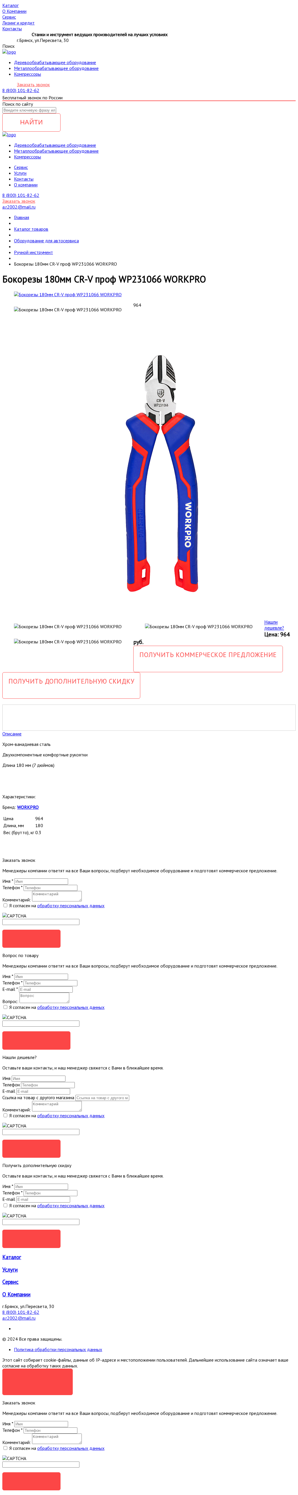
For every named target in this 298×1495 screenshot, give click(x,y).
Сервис (10, 1281)
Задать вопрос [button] (36, 1040)
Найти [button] (31, 122)
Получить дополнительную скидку (71, 681)
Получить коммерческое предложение (208, 654)
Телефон (12, 887)
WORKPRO (28, 807)
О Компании (16, 1294)
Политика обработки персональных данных (58, 1349)
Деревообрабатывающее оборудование (55, 62)
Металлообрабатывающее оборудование (56, 68)
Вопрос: (10, 1001)
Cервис (21, 167)
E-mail (10, 989)
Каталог (11, 1257)
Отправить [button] (31, 1148)
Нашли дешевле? (274, 625)
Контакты (23, 179)
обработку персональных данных (70, 905)
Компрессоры (27, 74)
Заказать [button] (31, 938)
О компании (26, 185)
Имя (7, 881)
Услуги (20, 173)
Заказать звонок (33, 84)
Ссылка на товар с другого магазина (38, 1097)
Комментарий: (16, 900)
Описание (12, 734)
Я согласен (37, 1377)
